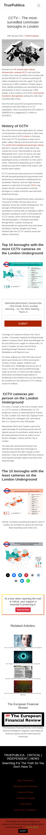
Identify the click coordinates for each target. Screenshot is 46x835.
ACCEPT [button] (23, 831)
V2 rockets (24, 136)
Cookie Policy (25, 804)
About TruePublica (25, 780)
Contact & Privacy (25, 792)
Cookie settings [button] (32, 827)
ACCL (34, 185)
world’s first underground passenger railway (25, 145)
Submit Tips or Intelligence (25, 810)
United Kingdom (32, 36)
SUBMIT (23, 323)
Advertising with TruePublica (25, 786)
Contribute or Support (25, 798)
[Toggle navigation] (38, 5)
